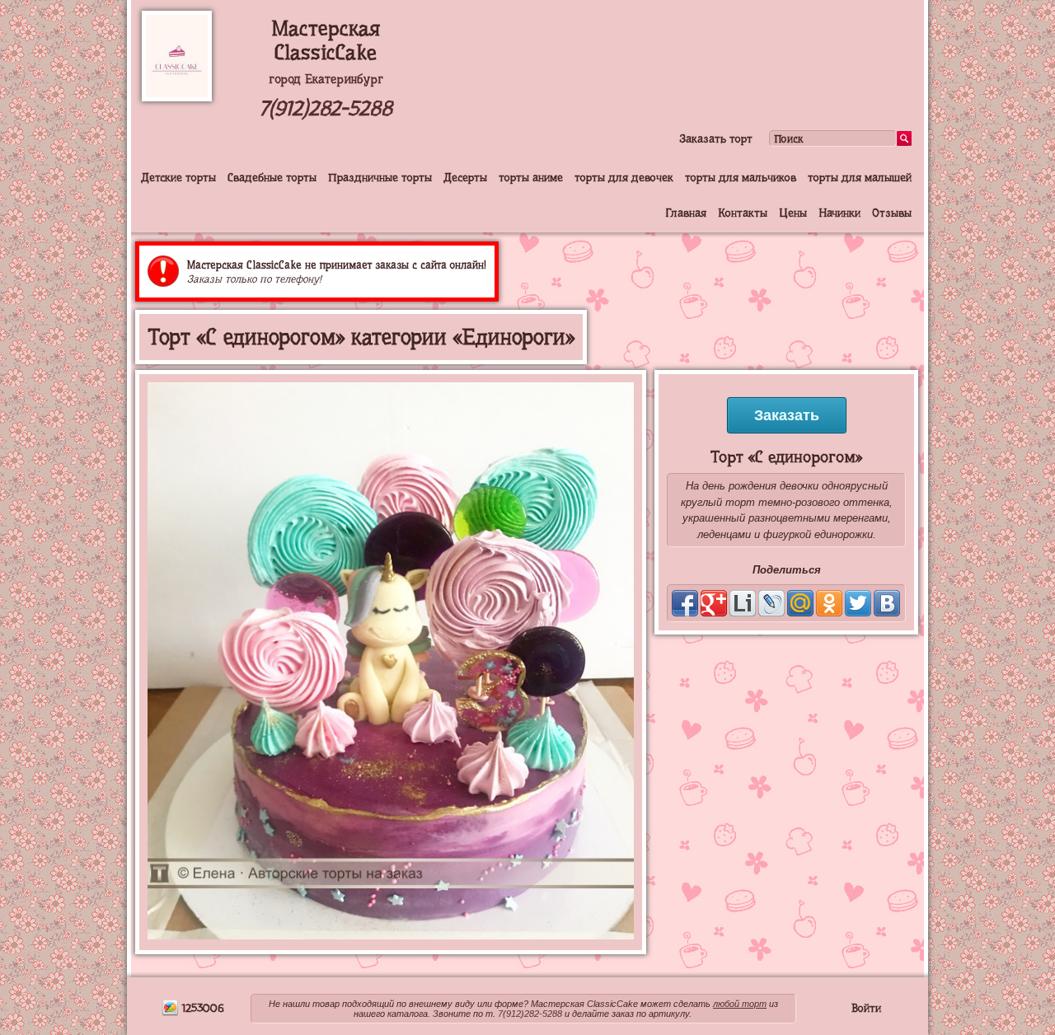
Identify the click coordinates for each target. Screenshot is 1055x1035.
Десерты (465, 177)
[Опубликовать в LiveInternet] (742, 603)
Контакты (742, 212)
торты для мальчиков (740, 177)
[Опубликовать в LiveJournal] (771, 603)
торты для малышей (860, 177)
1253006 (201, 1007)
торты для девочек (623, 177)
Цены (793, 212)
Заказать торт (716, 138)
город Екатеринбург (326, 79)
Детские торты (178, 177)
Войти (866, 1007)
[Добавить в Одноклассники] (829, 603)
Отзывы (892, 212)
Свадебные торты (271, 177)
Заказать (786, 415)
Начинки (839, 212)
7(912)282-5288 (325, 108)
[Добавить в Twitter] (858, 603)
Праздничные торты (380, 177)
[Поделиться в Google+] (714, 603)
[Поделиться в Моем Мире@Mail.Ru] (800, 603)
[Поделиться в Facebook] (685, 603)
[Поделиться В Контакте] (887, 603)
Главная (685, 212)
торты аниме (531, 177)
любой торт (740, 1004)
